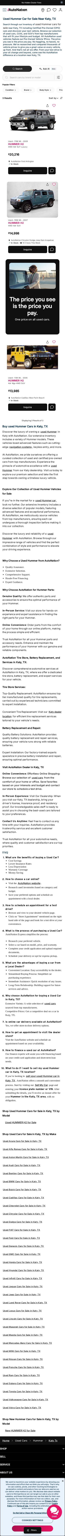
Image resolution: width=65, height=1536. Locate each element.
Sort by (52, 98)
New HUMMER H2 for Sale (20, 1430)
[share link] (47, 105)
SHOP (3, 1448)
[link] (16, 10)
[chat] (49, 10)
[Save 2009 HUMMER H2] (54, 105)
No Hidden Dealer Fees (31, 2)
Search (18, 68)
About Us (6, 1472)
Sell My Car (41, 1085)
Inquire (27, 170)
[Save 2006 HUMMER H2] (54, 342)
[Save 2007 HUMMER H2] (54, 184)
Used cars (21, 1440)
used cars (37, 777)
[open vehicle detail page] (32, 121)
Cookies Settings (32, 1520)
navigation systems (20, 446)
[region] (32, 1507)
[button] (43, 10)
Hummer (38, 1440)
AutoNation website (29, 883)
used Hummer (49, 431)
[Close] (62, 1481)
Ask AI (46, 68)
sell (3, 1456)
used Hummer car (45, 500)
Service (5, 1464)
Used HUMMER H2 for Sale (20, 1122)
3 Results (7, 98)
